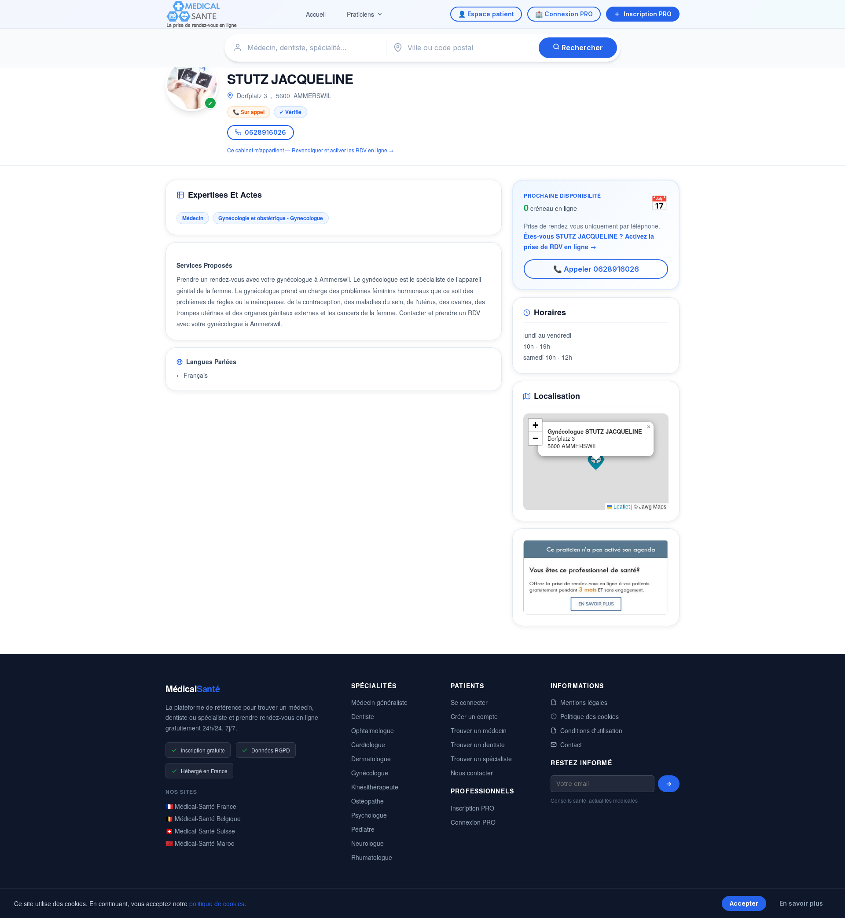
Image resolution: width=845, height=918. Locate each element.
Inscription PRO (648, 14)
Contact (571, 744)
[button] (596, 462)
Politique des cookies (589, 716)
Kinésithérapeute (374, 786)
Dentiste (362, 716)
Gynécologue (369, 772)
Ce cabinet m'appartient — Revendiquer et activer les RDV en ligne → (310, 150)
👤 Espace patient (486, 14)
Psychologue (369, 815)
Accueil (316, 14)
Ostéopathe (367, 800)
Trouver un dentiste (478, 744)
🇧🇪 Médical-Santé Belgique (203, 818)
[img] (596, 461)
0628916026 (265, 132)
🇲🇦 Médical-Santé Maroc (199, 843)
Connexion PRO (473, 822)
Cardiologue (368, 744)
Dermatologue (371, 758)
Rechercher (581, 47)
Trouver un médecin (479, 730)
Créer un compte (474, 716)
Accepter (744, 903)
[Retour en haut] (828, 902)
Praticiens (360, 14)
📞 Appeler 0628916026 (596, 269)
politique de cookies (216, 903)
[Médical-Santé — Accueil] (201, 14)
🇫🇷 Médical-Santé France (200, 806)
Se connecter (469, 702)
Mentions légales (583, 702)
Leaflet (621, 506)
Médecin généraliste (379, 702)
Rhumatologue (371, 857)
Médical (192, 688)
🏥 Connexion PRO (564, 14)
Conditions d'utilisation (591, 730)
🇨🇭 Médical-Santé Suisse (200, 830)
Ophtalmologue (372, 730)
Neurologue (367, 843)
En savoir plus (801, 903)
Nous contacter (472, 772)
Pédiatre (363, 829)
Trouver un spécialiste (481, 758)
